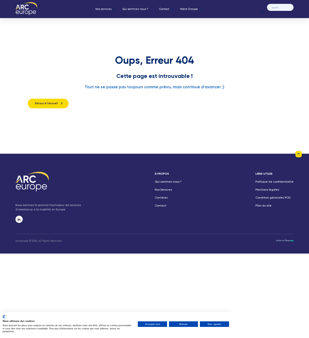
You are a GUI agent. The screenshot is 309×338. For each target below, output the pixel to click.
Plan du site (263, 205)
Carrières (161, 197)
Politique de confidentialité (274, 181)
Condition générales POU (273, 197)
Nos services (103, 9)
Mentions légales (267, 189)
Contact (164, 9)
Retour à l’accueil (46, 103)
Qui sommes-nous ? (135, 9)
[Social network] (19, 219)
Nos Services (163, 189)
